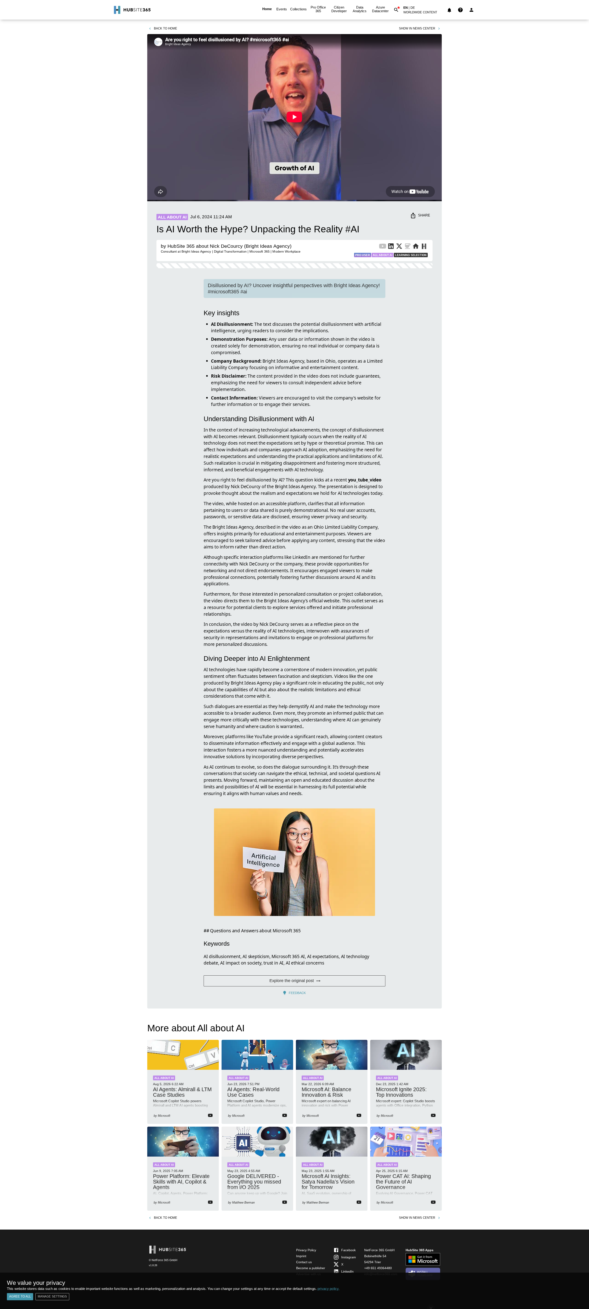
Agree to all (20, 1296)
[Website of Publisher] (416, 247)
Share (424, 215)
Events (281, 9)
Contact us (304, 1262)
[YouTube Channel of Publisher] (382, 247)
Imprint (301, 1256)
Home (267, 9)
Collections (298, 9)
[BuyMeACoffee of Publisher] (407, 247)
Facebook (348, 1250)
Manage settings (52, 1296)
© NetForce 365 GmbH (163, 1260)
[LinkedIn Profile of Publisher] (391, 247)
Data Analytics (360, 9)
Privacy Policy (306, 1250)
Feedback (297, 993)
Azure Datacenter (380, 9)
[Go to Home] (132, 10)
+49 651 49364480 (378, 1268)
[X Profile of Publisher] (399, 247)
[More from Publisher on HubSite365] (424, 247)
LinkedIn (347, 1271)
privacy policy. (328, 1289)
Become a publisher (310, 1268)
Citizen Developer (339, 9)
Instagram (348, 1257)
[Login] (471, 9)
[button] (422, 13)
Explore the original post (291, 980)
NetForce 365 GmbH (379, 1250)
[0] (449, 9)
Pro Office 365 (318, 9)
